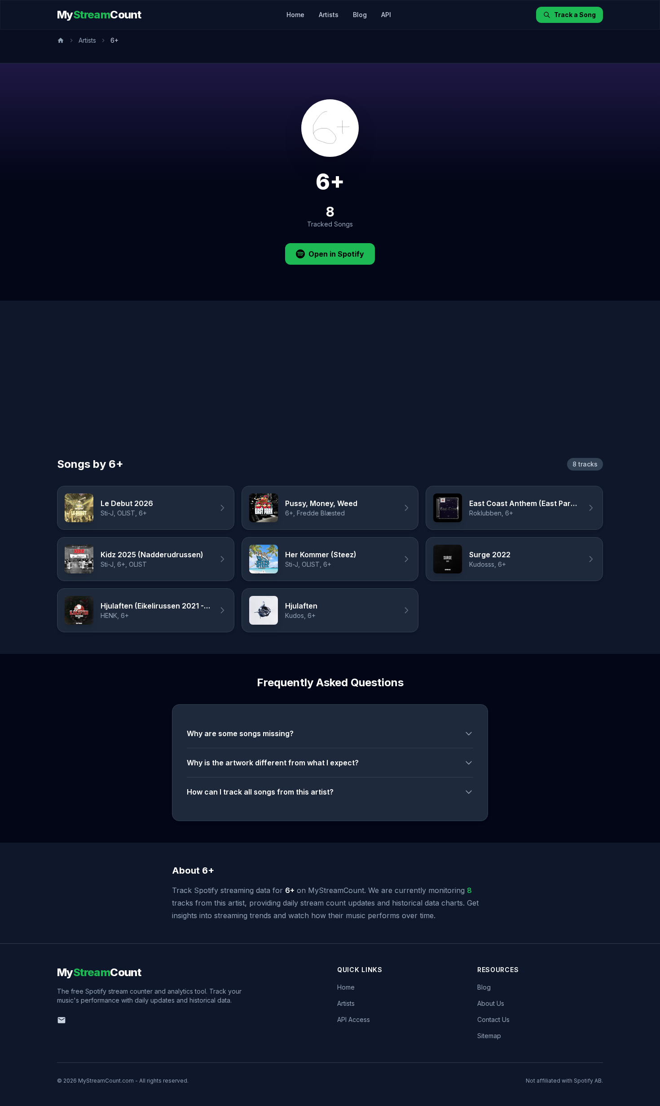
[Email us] (61, 1020)
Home (295, 14)
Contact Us (493, 1019)
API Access (353, 1019)
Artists (329, 14)
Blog (360, 14)
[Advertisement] (330, 390)
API (386, 14)
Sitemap (489, 1035)
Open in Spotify (336, 253)
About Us (490, 1003)
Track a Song (575, 14)
